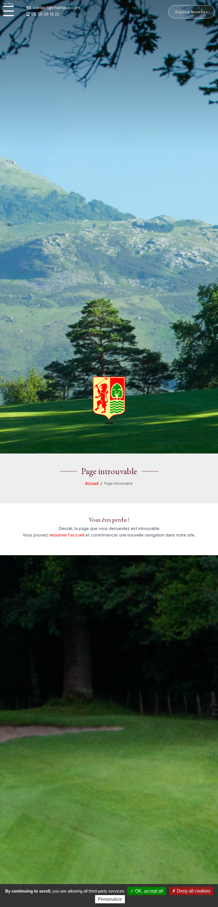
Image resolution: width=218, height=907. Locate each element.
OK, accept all (148, 891)
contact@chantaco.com (56, 7)
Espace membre (191, 11)
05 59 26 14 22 (45, 14)
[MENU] (8, 11)
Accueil (91, 483)
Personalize (110, 899)
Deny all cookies (193, 891)
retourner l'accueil (66, 535)
